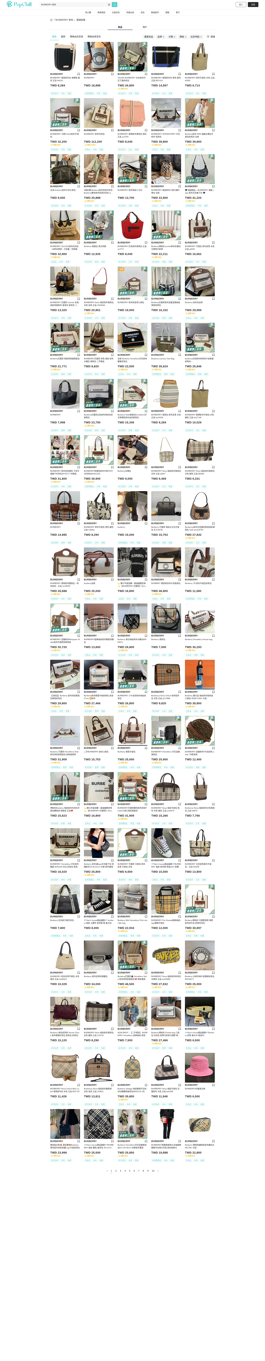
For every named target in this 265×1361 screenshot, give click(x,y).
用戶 (145, 27)
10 (153, 1171)
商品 (120, 27)
